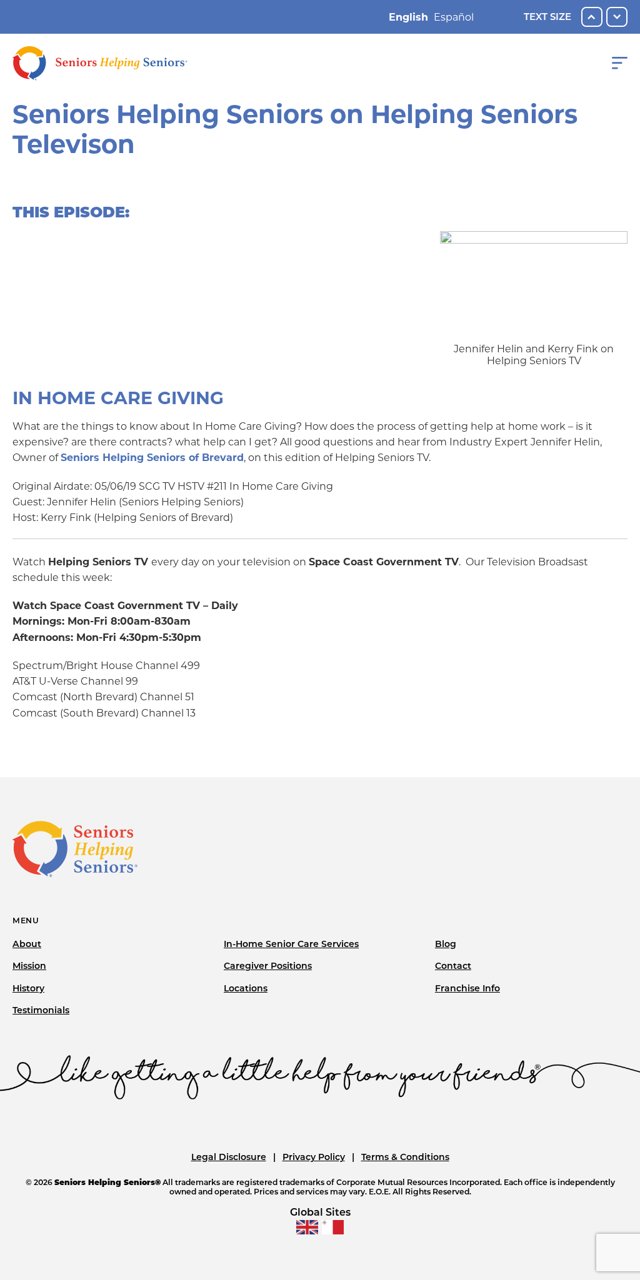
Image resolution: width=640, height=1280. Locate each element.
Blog (445, 944)
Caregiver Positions (268, 965)
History (28, 988)
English (408, 17)
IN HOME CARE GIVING (118, 398)
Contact (453, 965)
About (26, 944)
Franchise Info (467, 988)
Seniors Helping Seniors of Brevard (152, 458)
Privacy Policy (313, 1157)
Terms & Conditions (405, 1157)
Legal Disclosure (228, 1157)
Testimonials (40, 1010)
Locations (246, 988)
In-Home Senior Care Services (291, 944)
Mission (29, 965)
